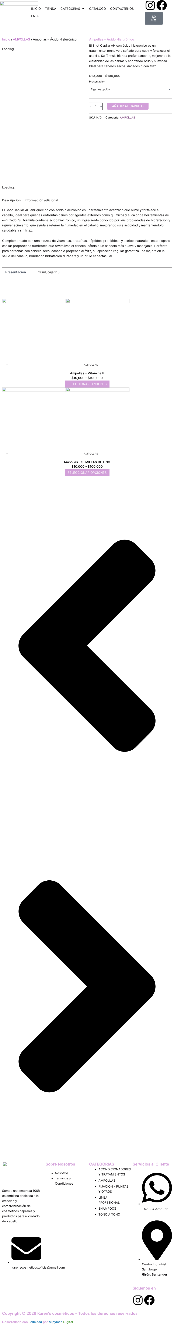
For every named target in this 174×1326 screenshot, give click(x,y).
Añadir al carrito (127, 106)
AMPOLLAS (21, 39)
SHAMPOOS (107, 1208)
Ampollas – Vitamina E (87, 373)
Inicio (6, 39)
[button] (72, 8)
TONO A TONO (109, 1214)
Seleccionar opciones (87, 384)
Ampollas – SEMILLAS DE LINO (87, 462)
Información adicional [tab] (41, 200)
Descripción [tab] (11, 200)
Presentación (97, 81)
